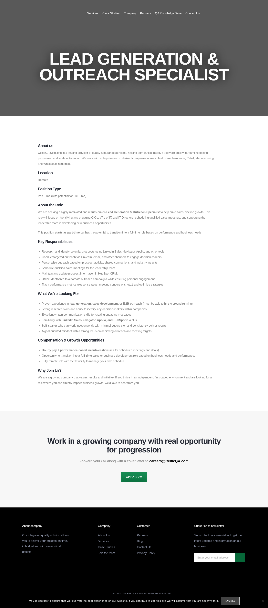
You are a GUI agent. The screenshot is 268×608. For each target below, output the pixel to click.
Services (92, 13)
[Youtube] (254, 13)
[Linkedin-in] (247, 13)
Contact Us (192, 13)
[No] (263, 601)
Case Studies (111, 13)
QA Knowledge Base (168, 13)
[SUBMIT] (240, 557)
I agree (230, 600)
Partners (145, 13)
